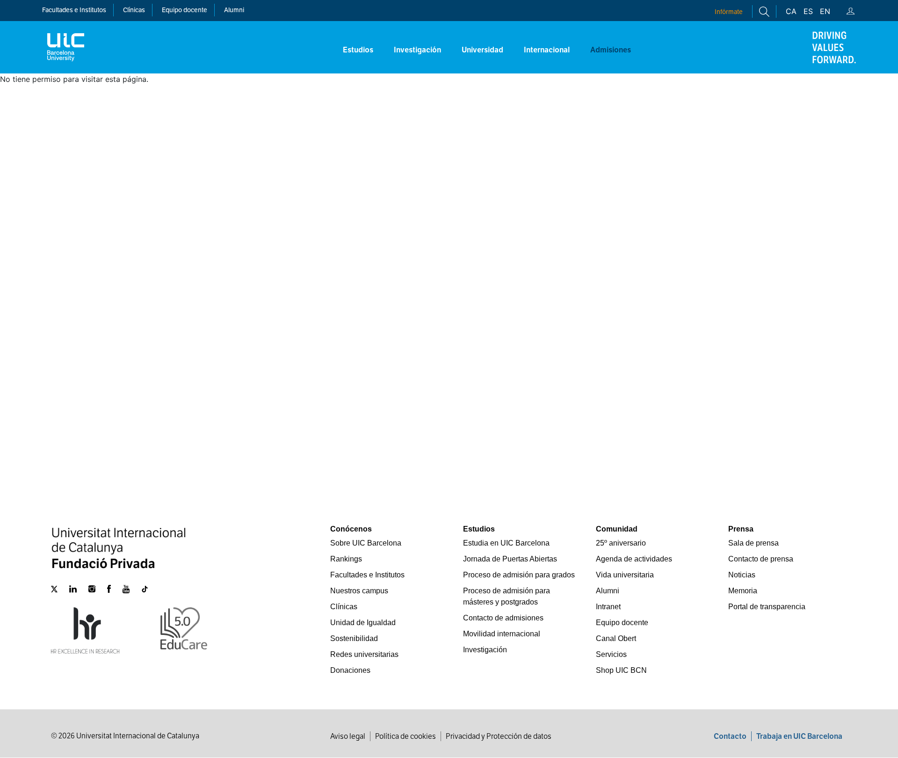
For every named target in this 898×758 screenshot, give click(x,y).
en (825, 11)
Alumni (234, 10)
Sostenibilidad (354, 638)
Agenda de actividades (634, 559)
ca (791, 11)
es (808, 11)
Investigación (485, 650)
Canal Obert (616, 638)
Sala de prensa (753, 543)
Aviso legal (347, 736)
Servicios (611, 654)
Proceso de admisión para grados (519, 575)
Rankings (346, 559)
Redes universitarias (364, 654)
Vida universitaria (625, 575)
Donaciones (350, 670)
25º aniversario (621, 543)
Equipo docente (184, 10)
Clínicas (343, 607)
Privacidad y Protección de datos (498, 736)
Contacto (730, 736)
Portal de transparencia (766, 607)
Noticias (741, 575)
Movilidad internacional (501, 634)
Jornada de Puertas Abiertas (510, 559)
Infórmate (729, 11)
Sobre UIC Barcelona (365, 543)
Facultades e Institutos (367, 575)
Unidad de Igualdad (363, 623)
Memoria (742, 591)
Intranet (608, 607)
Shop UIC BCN (621, 670)
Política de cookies (405, 736)
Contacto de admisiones (503, 618)
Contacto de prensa (760, 559)
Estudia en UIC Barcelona (506, 543)
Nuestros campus (359, 591)
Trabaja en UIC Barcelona (799, 736)
